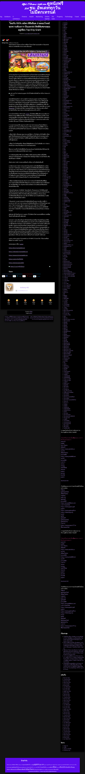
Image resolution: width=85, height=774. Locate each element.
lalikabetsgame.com (67, 106)
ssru (64, 218)
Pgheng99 (65, 154)
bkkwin (65, 54)
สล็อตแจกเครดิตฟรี (67, 355)
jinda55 (65, 91)
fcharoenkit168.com (67, 72)
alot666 (65, 45)
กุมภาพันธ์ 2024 (67, 722)
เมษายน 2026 (66, 683)
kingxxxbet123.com (67, 103)
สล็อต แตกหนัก (66, 320)
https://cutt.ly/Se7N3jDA (16, 259)
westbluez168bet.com (68, 244)
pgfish (64, 152)
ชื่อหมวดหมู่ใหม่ (67, 253)
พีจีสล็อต (65, 295)
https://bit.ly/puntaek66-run (17, 248)
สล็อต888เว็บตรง (67, 331)
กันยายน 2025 (66, 694)
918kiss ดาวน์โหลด (67, 37)
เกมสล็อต (65, 374)
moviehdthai (66, 127)
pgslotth (65, 170)
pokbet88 (65, 172)
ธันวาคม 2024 (66, 707)
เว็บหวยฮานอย (66, 417)
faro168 (65, 70)
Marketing (39, 16)
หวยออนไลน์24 (66, 371)
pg (64, 137)
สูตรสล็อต (65, 361)
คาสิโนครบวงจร (67, 250)
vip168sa (65, 243)
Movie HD (65, 122)
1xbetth (65, 29)
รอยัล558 (65, 303)
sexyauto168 (66, 198)
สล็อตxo (65, 338)
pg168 (62, 443)
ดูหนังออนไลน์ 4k (67, 265)
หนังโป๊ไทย (64, 467)
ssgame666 (66, 216)
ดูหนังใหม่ (65, 268)
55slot (64, 32)
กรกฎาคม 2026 (66, 679)
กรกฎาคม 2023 (66, 731)
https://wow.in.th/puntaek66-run (18, 255)
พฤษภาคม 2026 (67, 682)
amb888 (65, 46)
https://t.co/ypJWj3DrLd (17, 266)
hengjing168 (66, 84)
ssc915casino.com (67, 215)
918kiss (65, 36)
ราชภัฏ (65, 307)
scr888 (64, 195)
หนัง (64, 362)
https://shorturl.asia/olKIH (16, 262)
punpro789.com (67, 177)
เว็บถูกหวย (65, 401)
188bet (64, 26)
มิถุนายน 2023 (66, 733)
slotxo (64, 209)
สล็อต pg (65, 317)
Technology (68, 16)
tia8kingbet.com (67, 225)
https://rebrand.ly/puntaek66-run (18, 251)
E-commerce (16, 18)
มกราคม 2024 (66, 724)
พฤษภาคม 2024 (67, 718)
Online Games (47, 18)
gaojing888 (65, 78)
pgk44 (64, 158)
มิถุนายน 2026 (66, 680)
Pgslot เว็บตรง (66, 161)
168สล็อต (65, 24)
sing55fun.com (66, 201)
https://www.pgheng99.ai (68, 510)
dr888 (64, 69)
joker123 (65, 94)
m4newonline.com (67, 118)
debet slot (65, 64)
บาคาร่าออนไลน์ (67, 285)
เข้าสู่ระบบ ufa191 (67, 379)
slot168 (65, 207)
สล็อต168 (65, 322)
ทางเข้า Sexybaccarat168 (68, 274)
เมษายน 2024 (66, 719)
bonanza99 (65, 55)
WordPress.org (66, 750)
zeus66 (65, 247)
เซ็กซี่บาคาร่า (66, 383)
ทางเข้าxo (65, 279)
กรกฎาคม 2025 (66, 697)
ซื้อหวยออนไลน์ (65, 527)
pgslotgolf (65, 169)
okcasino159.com (67, 131)
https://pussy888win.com (68, 503)
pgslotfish (65, 167)
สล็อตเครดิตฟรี (66, 344)
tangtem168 (66, 221)
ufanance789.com (67, 234)
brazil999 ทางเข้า (67, 58)
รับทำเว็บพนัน (66, 306)
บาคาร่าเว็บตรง (66, 286)
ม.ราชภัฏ (65, 300)
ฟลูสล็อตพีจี (65, 298)
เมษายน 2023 (66, 736)
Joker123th (65, 97)
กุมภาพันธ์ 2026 (67, 686)
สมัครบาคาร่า (66, 312)
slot (64, 203)
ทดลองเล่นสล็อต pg (67, 271)
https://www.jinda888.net (68, 456)
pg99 (64, 149)
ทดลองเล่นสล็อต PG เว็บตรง (69, 273)
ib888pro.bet (66, 90)
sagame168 (65, 189)
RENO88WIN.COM (67, 185)
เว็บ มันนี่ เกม (66, 389)
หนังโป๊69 (65, 368)
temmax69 (65, 224)
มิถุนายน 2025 (66, 698)
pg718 (64, 146)
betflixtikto (65, 51)
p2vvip (64, 133)
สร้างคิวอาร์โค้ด (67, 314)
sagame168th (66, 191)
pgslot (27, 114)
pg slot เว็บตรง (66, 140)
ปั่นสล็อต (65, 289)
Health (31, 16)
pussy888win (66, 183)
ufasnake (65, 237)
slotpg (63, 466)
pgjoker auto (66, 155)
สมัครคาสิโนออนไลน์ (68, 310)
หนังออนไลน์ (66, 367)
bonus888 (65, 57)
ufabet (73, 764)
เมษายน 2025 (66, 701)
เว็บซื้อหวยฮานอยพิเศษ (68, 392)
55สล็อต (65, 33)
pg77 (64, 148)
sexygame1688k (66, 200)
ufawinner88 (66, 239)
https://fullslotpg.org (67, 512)
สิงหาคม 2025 (66, 695)
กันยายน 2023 (66, 728)
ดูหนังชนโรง (64, 521)
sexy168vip (65, 197)
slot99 (62, 458)
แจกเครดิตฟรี (66, 420)
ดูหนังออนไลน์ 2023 (67, 264)
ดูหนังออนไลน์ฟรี (67, 267)
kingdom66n (66, 102)
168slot (8, 764)
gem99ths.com (66, 79)
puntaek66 (65, 179)
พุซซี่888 (65, 297)
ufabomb (65, 231)
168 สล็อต (65, 23)
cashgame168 (66, 61)
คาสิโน (65, 249)
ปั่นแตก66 (11, 108)
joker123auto (66, 96)
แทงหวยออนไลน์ (67, 423)
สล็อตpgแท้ (65, 337)
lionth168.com (66, 110)
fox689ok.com (66, 73)
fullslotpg (65, 75)
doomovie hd (64, 480)
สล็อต (31, 311)
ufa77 (64, 228)
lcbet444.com (66, 107)
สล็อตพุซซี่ (65, 341)
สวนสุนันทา (66, 359)
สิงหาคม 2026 (66, 677)
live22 (64, 112)
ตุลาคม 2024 (66, 710)
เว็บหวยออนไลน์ (66, 414)
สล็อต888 (65, 329)
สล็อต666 (65, 326)
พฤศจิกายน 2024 (67, 709)
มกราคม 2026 (66, 688)
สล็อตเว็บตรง (66, 346)
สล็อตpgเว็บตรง (66, 335)
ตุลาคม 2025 (66, 692)
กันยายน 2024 (66, 712)
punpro (65, 173)
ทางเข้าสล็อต (66, 280)
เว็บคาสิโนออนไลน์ (67, 390)
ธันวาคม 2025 (66, 689)
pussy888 (65, 182)
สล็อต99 (65, 332)
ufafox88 (65, 233)
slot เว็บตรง (64, 445)
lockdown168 (66, 115)
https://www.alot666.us (68, 449)
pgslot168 (65, 163)
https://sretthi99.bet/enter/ (69, 87)
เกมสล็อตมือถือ (66, 376)
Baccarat (65, 48)
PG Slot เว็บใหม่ (66, 142)
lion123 (64, 109)
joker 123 (63, 497)
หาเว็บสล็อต (66, 373)
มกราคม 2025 (66, 706)
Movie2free (66, 124)
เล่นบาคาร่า (66, 387)
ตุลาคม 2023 (66, 727)
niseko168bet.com (67, 130)
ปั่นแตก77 (65, 291)
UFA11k (64, 227)
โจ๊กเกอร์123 (66, 425)
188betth (65, 27)
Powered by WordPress (33, 771)
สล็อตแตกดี (65, 356)
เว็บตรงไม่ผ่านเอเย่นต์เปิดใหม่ (69, 399)
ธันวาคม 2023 (66, 725)
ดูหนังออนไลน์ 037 (67, 262)
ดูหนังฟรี (65, 259)
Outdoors (7, 16)
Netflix (64, 128)
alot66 (64, 43)
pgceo (64, 151)
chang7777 (65, 63)
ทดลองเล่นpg (66, 270)
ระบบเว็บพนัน (66, 304)
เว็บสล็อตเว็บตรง (67, 410)
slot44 (63, 451)
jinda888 (65, 93)
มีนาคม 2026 (66, 685)
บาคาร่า (65, 282)
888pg (64, 34)
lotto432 (65, 116)
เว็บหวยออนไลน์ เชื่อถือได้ (69, 416)
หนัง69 (64, 364)
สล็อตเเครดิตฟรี (66, 353)
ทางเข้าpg (65, 277)
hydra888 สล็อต (66, 88)
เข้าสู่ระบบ (65, 745)
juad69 (64, 99)
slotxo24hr (65, 210)
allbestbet (65, 42)
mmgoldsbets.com (67, 119)
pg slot (65, 139)
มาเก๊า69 (65, 301)
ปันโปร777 (65, 292)
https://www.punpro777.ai (68, 525)
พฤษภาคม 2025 (67, 700)
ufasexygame (66, 236)
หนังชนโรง (65, 365)
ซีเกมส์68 (65, 256)
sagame (65, 188)
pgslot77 (65, 164)
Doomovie (65, 67)
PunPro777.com (67, 176)
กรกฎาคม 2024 (66, 715)
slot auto (65, 204)
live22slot (65, 113)
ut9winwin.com (66, 242)
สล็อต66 (65, 325)
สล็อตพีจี (65, 340)
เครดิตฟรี (65, 382)
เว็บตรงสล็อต (66, 398)
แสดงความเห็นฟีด (67, 748)
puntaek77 (65, 180)
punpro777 (65, 174)
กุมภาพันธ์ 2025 (67, 704)
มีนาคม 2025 (66, 703)
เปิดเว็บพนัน (66, 386)
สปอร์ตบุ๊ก (65, 309)
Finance (24, 16)
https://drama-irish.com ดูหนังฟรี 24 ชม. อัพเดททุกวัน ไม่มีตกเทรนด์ (42, 8)
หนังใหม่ (65, 370)
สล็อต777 (65, 328)
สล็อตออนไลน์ (66, 343)
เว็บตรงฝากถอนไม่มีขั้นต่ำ (69, 396)
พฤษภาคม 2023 (67, 734)
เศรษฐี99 (65, 419)
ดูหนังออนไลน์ (66, 261)
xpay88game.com (67, 246)
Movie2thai (65, 125)
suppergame (66, 219)
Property (60, 16)
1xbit (64, 30)
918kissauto (66, 39)
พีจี (64, 294)
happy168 (65, 82)
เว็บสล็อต (65, 404)
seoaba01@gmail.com (23, 290)
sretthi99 (65, 213)
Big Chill (45, 771)
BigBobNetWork (52, 771)
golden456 (65, 81)
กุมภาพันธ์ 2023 (66, 739)
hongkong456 (66, 85)
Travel (77, 16)
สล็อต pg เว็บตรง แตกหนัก (69, 319)
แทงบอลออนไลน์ (67, 422)
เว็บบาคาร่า (65, 402)
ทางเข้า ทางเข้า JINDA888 (69, 276)
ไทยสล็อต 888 (66, 428)
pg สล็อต (65, 143)
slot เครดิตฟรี (66, 206)
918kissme (65, 40)
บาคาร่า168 (65, 283)
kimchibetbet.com (67, 100)
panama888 (66, 134)
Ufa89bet (65, 230)
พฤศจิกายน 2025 (67, 691)
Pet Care (53, 18)
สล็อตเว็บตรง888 (67, 352)
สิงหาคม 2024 (66, 713)
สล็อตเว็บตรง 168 (67, 349)
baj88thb (65, 49)
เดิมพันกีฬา (65, 384)
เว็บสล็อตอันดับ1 (66, 408)
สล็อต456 (65, 323)
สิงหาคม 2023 (66, 730)
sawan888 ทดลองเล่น (68, 192)
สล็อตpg (65, 334)
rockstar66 (65, 186)
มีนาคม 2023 (66, 737)
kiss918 (65, 104)
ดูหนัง (64, 258)
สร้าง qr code (66, 313)
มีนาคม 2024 (66, 721)
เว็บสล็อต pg (66, 407)
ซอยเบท (65, 255)
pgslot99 (65, 166)
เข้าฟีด (64, 747)
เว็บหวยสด (65, 413)
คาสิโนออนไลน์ (66, 252)
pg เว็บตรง (65, 145)
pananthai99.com (67, 136)
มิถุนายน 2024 (66, 716)
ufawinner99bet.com (68, 240)
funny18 (65, 76)
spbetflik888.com (67, 212)
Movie (64, 121)
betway (65, 52)
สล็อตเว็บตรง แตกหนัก (68, 350)
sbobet (65, 194)
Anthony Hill (36, 33)
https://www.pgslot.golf (68, 506)
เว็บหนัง (65, 411)
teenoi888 (65, 222)
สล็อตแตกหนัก (66, 358)
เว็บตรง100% (66, 393)
